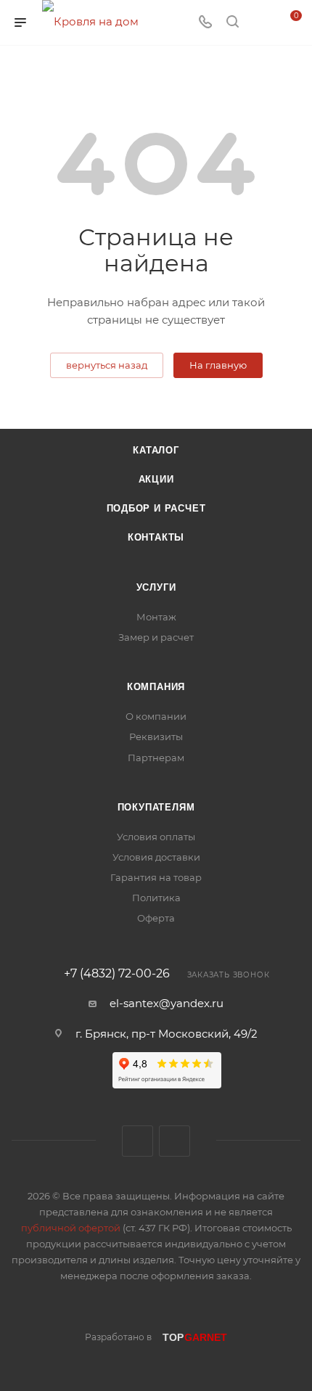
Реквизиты (156, 736)
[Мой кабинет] (259, 23)
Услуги (156, 587)
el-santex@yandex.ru (166, 1003)
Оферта (156, 918)
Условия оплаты (156, 836)
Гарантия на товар (156, 877)
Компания (156, 686)
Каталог (156, 450)
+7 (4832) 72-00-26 (117, 974)
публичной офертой (70, 1228)
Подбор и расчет (156, 508)
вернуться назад (106, 365)
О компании (156, 716)
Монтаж (156, 617)
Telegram (174, 1141)
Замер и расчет (156, 637)
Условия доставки (156, 857)
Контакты (156, 537)
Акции (156, 479)
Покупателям (156, 807)
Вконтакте (137, 1141)
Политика (156, 897)
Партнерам (156, 757)
